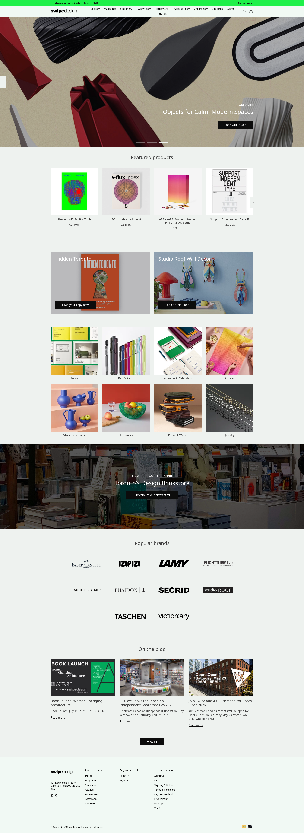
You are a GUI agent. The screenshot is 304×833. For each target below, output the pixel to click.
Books (74, 378)
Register (124, 775)
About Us (159, 775)
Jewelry (229, 435)
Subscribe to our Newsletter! (152, 495)
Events (230, 8)
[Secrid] (174, 590)
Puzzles (229, 378)
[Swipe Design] (67, 11)
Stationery (90, 785)
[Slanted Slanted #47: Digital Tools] (74, 191)
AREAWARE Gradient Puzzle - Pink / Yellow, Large (178, 221)
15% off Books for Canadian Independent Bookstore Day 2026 (146, 703)
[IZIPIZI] (130, 564)
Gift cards (217, 8)
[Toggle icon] (245, 11)
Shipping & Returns (164, 785)
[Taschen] (130, 617)
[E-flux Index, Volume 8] (126, 191)
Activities (90, 789)
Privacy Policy (161, 798)
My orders (125, 780)
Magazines (110, 8)
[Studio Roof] (218, 590)
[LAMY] (174, 564)
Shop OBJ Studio (235, 125)
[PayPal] (244, 827)
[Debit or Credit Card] (250, 827)
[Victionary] (174, 617)
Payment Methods (164, 794)
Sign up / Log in (245, 3)
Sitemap (158, 803)
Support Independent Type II (229, 219)
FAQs (157, 780)
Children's (90, 803)
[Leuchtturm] (218, 564)
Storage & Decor (74, 435)
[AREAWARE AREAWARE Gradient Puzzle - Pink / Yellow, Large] (178, 191)
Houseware (126, 435)
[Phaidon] (130, 590)
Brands (162, 13)
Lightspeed (98, 827)
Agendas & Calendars (178, 378)
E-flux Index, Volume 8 (126, 219)
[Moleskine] (86, 590)
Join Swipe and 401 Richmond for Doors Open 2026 (220, 703)
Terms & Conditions (164, 789)
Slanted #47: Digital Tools (74, 219)
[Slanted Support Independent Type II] (229, 191)
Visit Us (158, 808)
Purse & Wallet (177, 435)
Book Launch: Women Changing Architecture (76, 703)
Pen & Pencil (126, 378)
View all (152, 742)
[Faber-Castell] (86, 564)
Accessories (91, 798)
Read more (58, 717)
